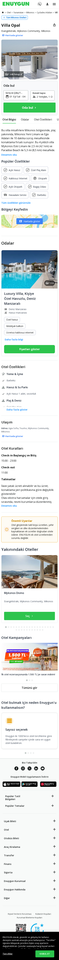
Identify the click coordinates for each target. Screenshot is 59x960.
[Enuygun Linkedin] (36, 768)
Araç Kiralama (12, 846)
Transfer (9, 855)
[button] (29, 59)
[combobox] (18, 96)
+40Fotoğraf (16, 74)
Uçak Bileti (10, 821)
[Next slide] (52, 269)
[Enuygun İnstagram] (23, 768)
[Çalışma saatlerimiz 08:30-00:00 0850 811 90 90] (39, 2)
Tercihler (8, 953)
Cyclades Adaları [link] (44, 12)
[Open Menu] (54, 4)
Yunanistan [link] (18, 12)
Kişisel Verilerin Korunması (19, 914)
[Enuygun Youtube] (43, 768)
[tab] (9, 119)
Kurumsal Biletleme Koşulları (29, 917)
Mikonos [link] (30, 12)
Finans (7, 864)
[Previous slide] (7, 269)
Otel (6, 829)
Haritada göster (32, 221)
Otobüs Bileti (11, 838)
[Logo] (16, 4)
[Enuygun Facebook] (16, 768)
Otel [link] (9, 12)
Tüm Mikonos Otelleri (16, 17)
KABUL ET (45, 953)
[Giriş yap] (47, 4)
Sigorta (8, 872)
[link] (2, 12)
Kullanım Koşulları (43, 914)
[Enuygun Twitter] (29, 768)
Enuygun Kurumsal (15, 881)
